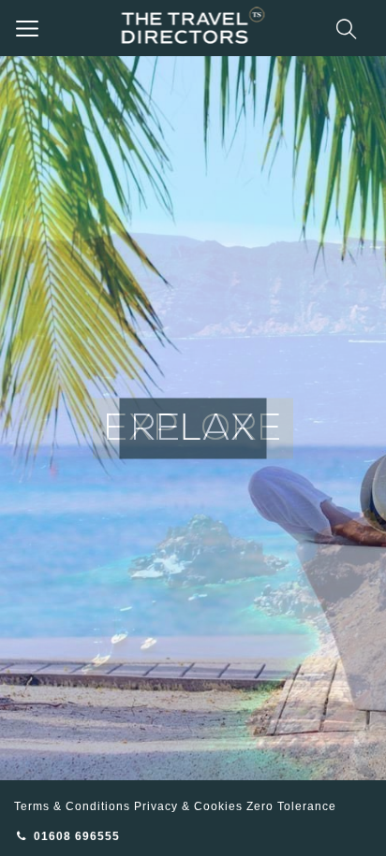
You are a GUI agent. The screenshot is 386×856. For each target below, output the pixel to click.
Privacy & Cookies (188, 806)
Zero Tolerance (291, 806)
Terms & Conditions (72, 806)
